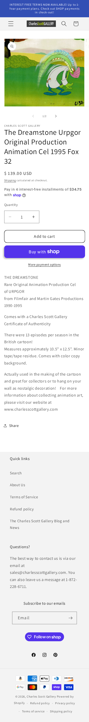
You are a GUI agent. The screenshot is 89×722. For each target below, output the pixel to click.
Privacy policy (65, 703)
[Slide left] (33, 116)
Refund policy (22, 508)
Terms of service (33, 711)
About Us (17, 484)
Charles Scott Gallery (41, 696)
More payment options (44, 264)
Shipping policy (61, 711)
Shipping (10, 180)
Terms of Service (24, 496)
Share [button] (14, 425)
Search (16, 472)
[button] (11, 24)
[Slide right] (55, 116)
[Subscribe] (70, 618)
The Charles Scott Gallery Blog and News (39, 524)
